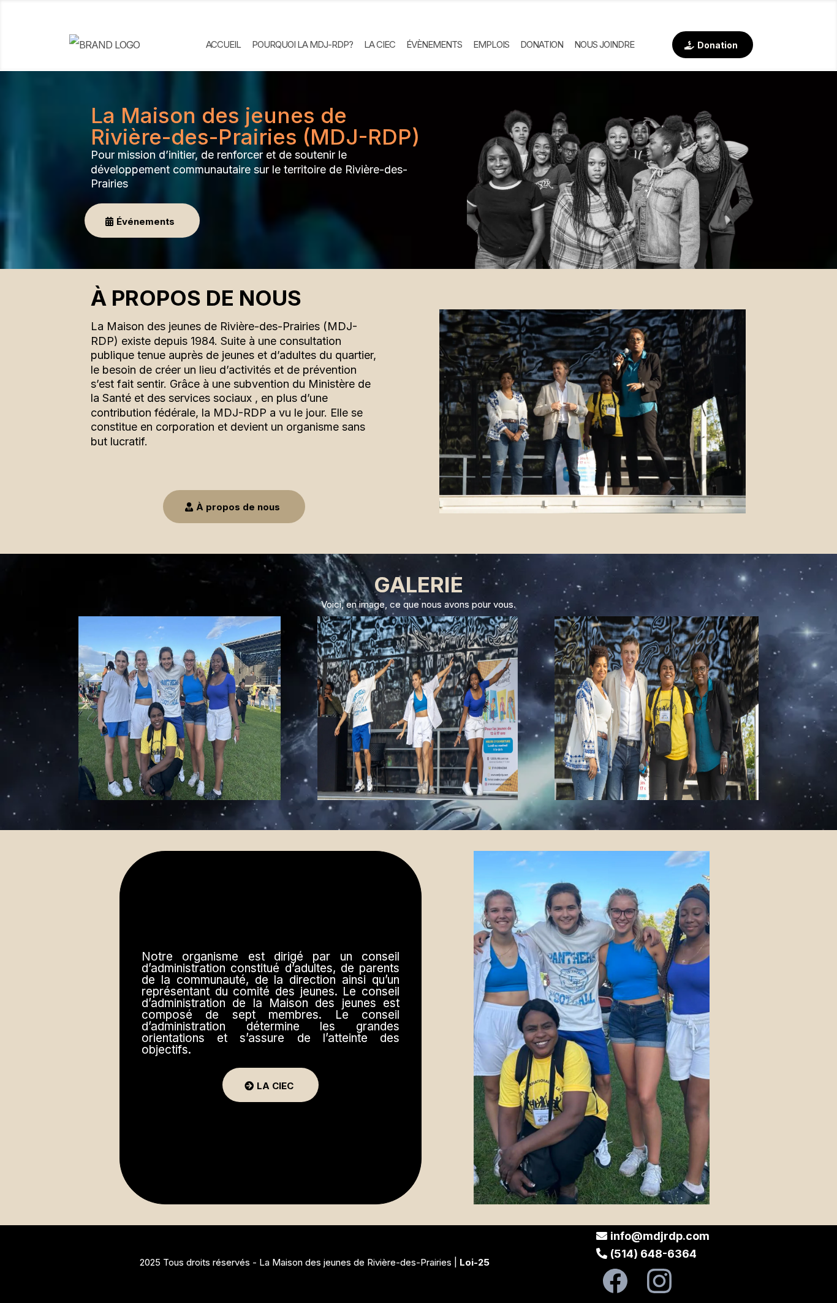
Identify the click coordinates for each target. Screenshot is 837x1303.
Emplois (491, 44)
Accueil (223, 44)
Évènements (434, 44)
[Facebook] (615, 1281)
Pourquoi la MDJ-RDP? (302, 44)
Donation (541, 44)
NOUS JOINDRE (604, 44)
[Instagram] (659, 1281)
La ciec (379, 44)
